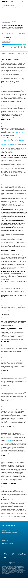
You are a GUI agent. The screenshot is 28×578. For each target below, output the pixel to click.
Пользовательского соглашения (10, 572)
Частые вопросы (6, 527)
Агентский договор (6, 534)
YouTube (22, 140)
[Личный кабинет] (20, 2)
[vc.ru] (21, 554)
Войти (23, 1)
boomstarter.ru (9, 566)
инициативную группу (12, 171)
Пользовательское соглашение (9, 532)
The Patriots (17, 411)
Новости (19, 53)
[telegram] (5, 558)
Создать (13, 5)
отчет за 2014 (7, 140)
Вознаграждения (11, 53)
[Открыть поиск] (18, 2)
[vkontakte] (5, 554)
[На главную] (7, 2)
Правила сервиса (6, 530)
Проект (3, 53)
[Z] (13, 554)
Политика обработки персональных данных (12, 537)
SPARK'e (8, 151)
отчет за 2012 (18, 139)
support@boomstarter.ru (7, 543)
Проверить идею (6, 5)
